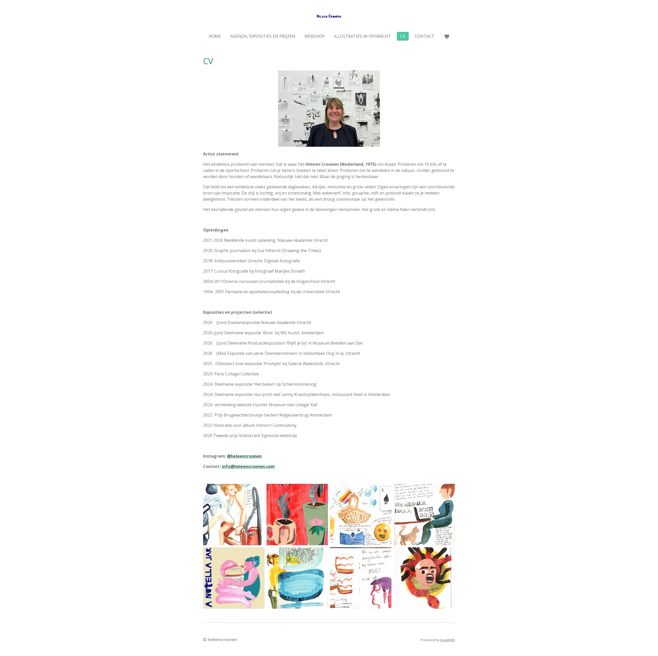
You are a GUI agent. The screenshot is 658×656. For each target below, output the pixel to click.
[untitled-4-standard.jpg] (234, 578)
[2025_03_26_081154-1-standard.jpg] (297, 514)
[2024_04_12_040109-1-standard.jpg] (234, 514)
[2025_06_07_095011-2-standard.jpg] (360, 514)
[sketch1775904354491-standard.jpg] (297, 578)
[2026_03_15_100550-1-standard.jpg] (424, 578)
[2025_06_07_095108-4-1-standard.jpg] (424, 514)
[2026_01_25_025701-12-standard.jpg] (360, 578)
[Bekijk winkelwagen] (446, 36)
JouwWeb (447, 639)
